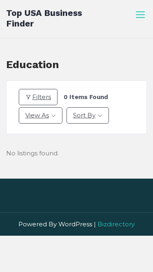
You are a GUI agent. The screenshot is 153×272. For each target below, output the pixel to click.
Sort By (84, 115)
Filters (41, 97)
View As (37, 115)
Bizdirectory (116, 224)
